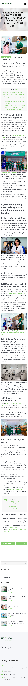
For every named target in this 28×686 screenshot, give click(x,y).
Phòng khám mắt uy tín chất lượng (11, 66)
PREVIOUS (8, 543)
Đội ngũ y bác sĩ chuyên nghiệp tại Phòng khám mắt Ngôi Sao (13, 332)
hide (17, 89)
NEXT (21, 543)
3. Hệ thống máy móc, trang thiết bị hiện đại (15, 105)
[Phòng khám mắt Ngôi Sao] (7, 4)
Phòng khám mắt (8, 62)
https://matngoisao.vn (10, 674)
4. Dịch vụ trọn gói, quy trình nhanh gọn (14, 107)
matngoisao (6, 59)
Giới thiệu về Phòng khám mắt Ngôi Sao (12, 92)
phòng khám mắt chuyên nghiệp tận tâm (12, 62)
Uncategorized (6, 57)
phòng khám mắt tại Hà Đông (15, 65)
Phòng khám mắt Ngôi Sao (9, 172)
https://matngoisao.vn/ (14, 527)
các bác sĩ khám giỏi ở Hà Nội (16, 293)
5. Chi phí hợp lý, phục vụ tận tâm (12, 109)
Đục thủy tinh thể (7, 574)
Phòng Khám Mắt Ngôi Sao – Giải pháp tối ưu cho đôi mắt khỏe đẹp (17, 589)
